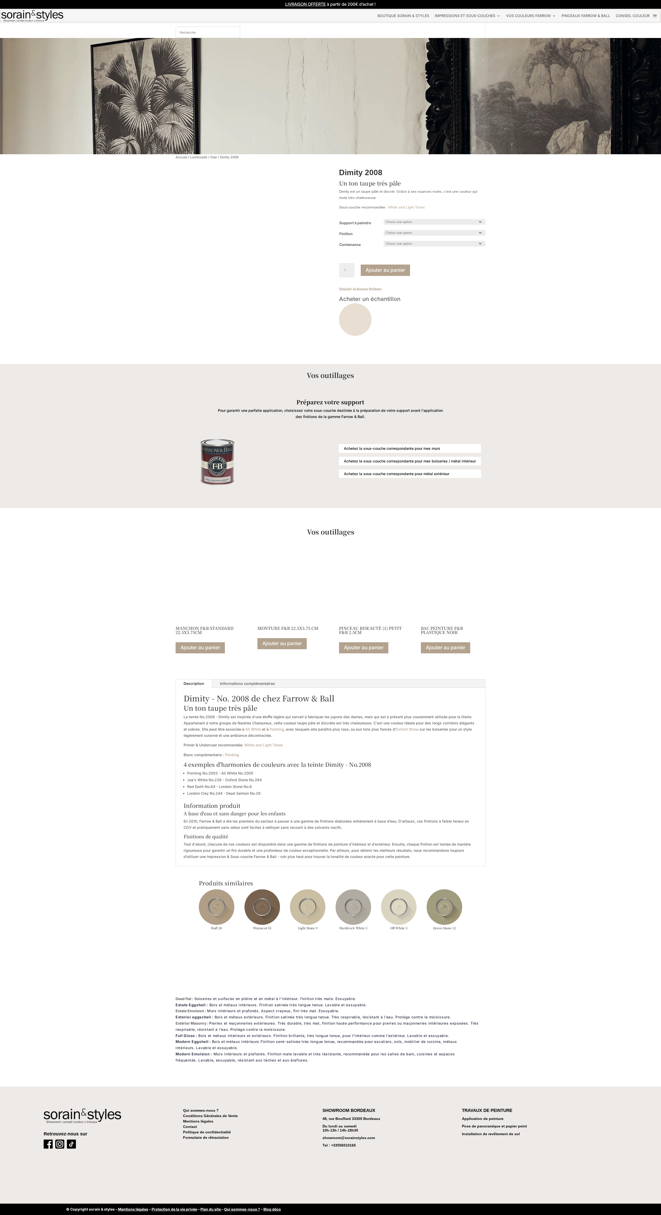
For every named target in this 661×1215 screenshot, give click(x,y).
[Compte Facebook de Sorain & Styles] (48, 1145)
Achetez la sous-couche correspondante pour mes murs (392, 448)
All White (253, 729)
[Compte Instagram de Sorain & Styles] (59, 1145)
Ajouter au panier (385, 270)
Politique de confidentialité (207, 1132)
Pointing (277, 729)
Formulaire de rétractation (206, 1137)
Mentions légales (198, 1121)
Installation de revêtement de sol (491, 1134)
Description (194, 683)
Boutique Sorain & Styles (403, 15)
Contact (190, 1127)
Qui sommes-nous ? (201, 1110)
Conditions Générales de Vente (210, 1116)
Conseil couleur (633, 15)
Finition (346, 233)
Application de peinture (482, 1119)
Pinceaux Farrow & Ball (586, 15)
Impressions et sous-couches (465, 15)
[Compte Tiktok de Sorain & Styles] (71, 1145)
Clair (213, 157)
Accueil (181, 157)
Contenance (350, 244)
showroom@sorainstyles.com (348, 1138)
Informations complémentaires (247, 683)
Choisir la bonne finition (360, 289)
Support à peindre (355, 223)
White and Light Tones (406, 207)
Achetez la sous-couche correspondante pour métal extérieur (396, 473)
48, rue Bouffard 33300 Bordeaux (351, 1119)
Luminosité (198, 157)
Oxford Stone (407, 729)
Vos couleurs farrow (528, 15)
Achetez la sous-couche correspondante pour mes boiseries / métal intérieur (410, 461)
